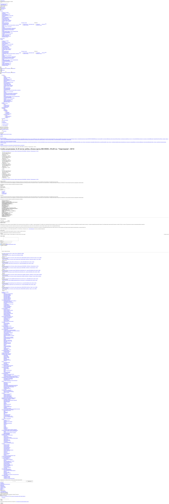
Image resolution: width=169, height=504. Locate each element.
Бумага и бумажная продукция (36, 139)
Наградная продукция (11, 139)
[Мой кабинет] (0, 67)
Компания (5, 109)
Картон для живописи (21, 145)
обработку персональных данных (11, 244)
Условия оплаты (2, 486)
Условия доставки (3, 487)
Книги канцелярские (18, 139)
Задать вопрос (4, 193)
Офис (22, 139)
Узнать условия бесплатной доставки (6, 134)
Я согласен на (8, 244)
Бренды (1, 489)
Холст (17, 145)
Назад (5, 75)
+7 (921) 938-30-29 (3, 4)
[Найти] (0, 3)
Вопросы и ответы (8, 116)
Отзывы (3, 192)
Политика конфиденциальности (5, 484)
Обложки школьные (29, 139)
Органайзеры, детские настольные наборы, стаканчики (49, 139)
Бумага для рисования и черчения (11, 145)
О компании (7, 112)
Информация (2, 485)
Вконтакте (3, 497)
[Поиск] (1, 71)
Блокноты (24, 139)
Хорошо (2, 503)
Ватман (1, 145)
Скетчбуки (4, 145)
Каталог (5, 76)
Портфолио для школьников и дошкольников (64, 139)
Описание (3, 191)
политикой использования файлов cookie (22, 501)
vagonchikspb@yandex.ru (5, 129)
